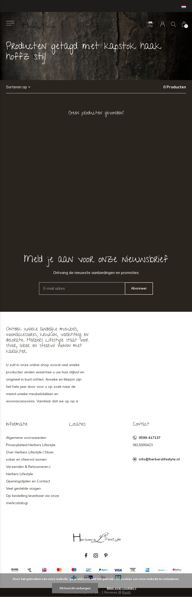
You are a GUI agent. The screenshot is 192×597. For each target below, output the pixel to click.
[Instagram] (96, 555)
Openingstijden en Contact (28, 481)
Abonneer (139, 288)
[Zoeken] (173, 24)
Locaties (77, 425)
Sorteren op (16, 87)
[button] (10, 23)
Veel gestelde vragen (23, 488)
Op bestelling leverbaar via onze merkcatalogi (32, 499)
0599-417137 (149, 437)
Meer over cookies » (121, 588)
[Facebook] (86, 555)
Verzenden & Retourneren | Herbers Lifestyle (28, 470)
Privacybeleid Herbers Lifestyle (31, 445)
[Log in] (162, 24)
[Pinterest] (106, 555)
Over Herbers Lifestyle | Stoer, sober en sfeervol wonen (30, 456)
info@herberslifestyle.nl (159, 459)
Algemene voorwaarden (26, 437)
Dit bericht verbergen (75, 588)
